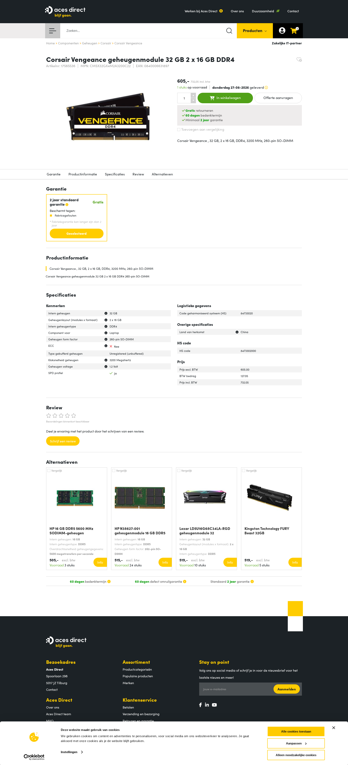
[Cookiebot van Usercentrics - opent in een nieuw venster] (34, 757)
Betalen (128, 707)
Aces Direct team (58, 714)
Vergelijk (56, 470)
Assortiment (136, 661)
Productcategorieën (137, 669)
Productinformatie (82, 174)
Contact (293, 11)
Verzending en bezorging (141, 714)
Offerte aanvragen (278, 97)
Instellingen (69, 752)
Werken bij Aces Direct (201, 11)
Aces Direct (59, 699)
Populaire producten (138, 676)
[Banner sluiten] (333, 727)
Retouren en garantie (138, 720)
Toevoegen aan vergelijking (202, 129)
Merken (128, 683)
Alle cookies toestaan (296, 731)
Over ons (237, 11)
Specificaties (115, 174)
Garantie (54, 174)
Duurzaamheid (263, 11)
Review (138, 174)
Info (100, 562)
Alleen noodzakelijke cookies (296, 755)
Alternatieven (162, 174)
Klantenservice (140, 699)
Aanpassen (294, 743)
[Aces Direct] (65, 12)
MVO (50, 720)
